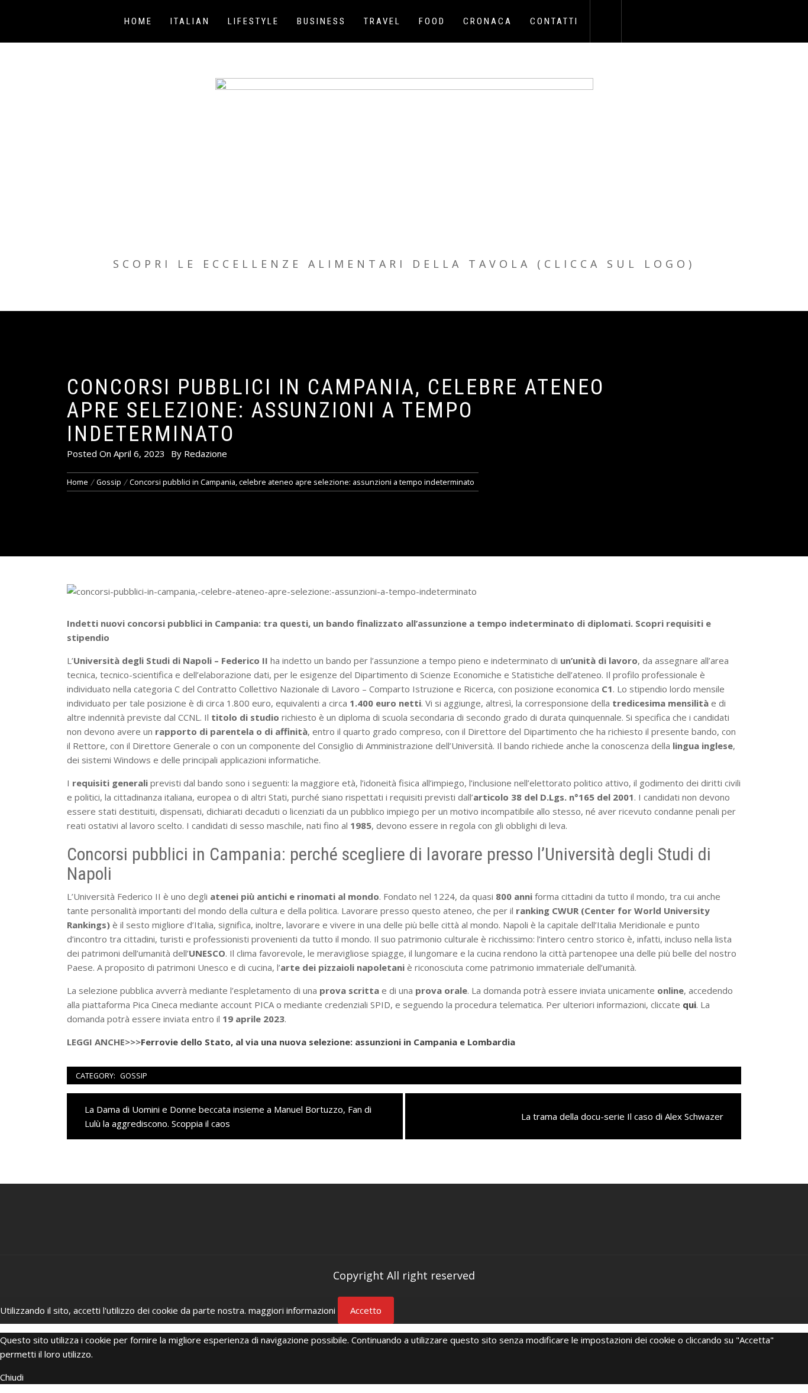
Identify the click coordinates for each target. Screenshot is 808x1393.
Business (321, 21)
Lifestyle (253, 21)
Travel (382, 21)
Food (432, 21)
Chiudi (12, 1377)
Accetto (366, 1310)
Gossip (133, 1075)
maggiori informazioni (291, 1310)
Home (138, 21)
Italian (190, 21)
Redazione (205, 453)
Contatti (554, 21)
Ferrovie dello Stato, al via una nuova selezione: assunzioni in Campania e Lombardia (328, 1042)
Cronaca (487, 21)
